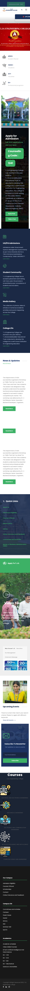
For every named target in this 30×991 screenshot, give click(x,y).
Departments (7, 523)
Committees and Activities (12, 539)
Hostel (5, 918)
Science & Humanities (10, 967)
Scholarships (7, 889)
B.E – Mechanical (8, 964)
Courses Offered (8, 518)
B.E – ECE (6, 958)
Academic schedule (9, 944)
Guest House (7, 915)
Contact (5, 892)
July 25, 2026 (7, 373)
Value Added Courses (10, 947)
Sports (5, 930)
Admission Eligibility (9, 883)
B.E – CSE (6, 955)
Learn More (6, 259)
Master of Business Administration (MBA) (14, 545)
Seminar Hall (7, 927)
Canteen (6, 912)
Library (5, 529)
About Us (6, 507)
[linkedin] (6, 987)
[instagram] (9, 987)
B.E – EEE (5, 961)
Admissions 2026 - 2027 (16, 4)
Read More (9, 409)
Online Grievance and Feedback (14, 534)
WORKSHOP (7, 419)
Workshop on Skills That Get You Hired (14, 369)
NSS (4, 924)
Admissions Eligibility (10, 513)
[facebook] (3, 987)
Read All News (7, 363)
